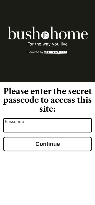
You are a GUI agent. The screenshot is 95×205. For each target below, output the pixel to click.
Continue (47, 144)
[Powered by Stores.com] (47, 53)
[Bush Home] (47, 33)
